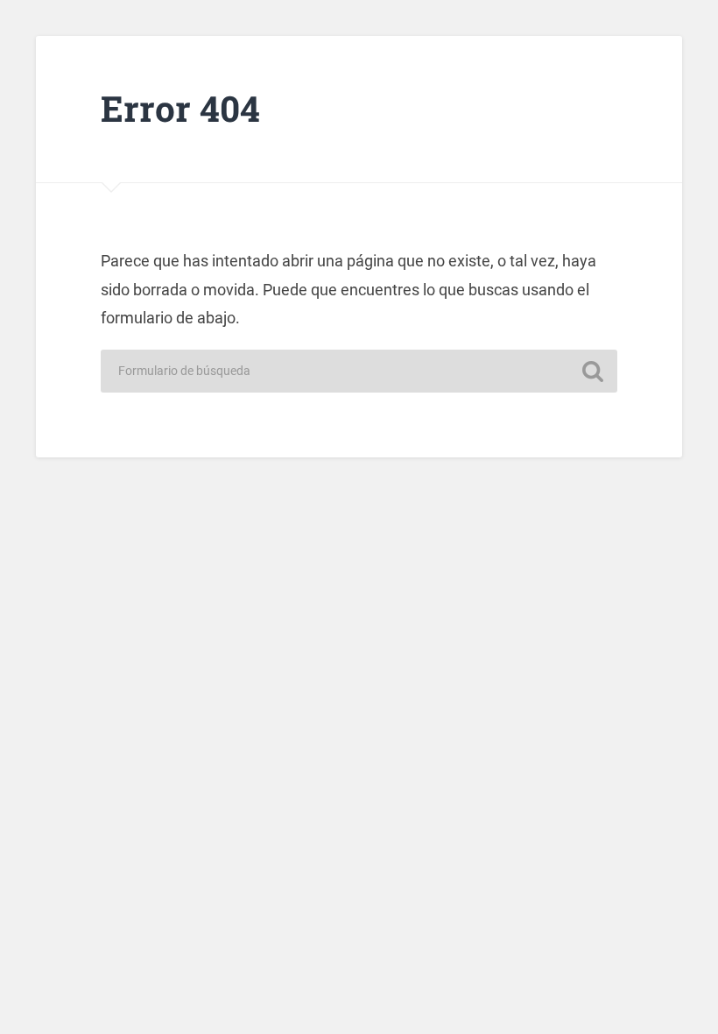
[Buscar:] (359, 371)
